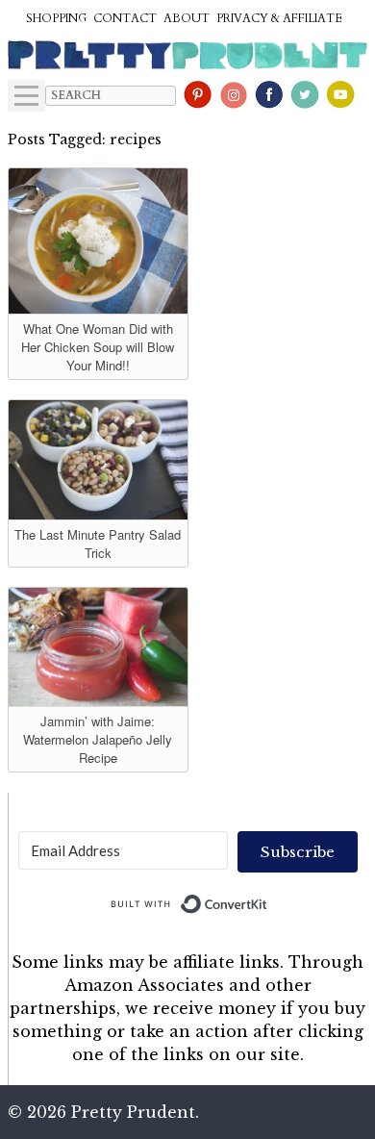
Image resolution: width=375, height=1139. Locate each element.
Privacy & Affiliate (279, 18)
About (186, 18)
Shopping (56, 18)
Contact (125, 18)
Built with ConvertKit (267, 899)
